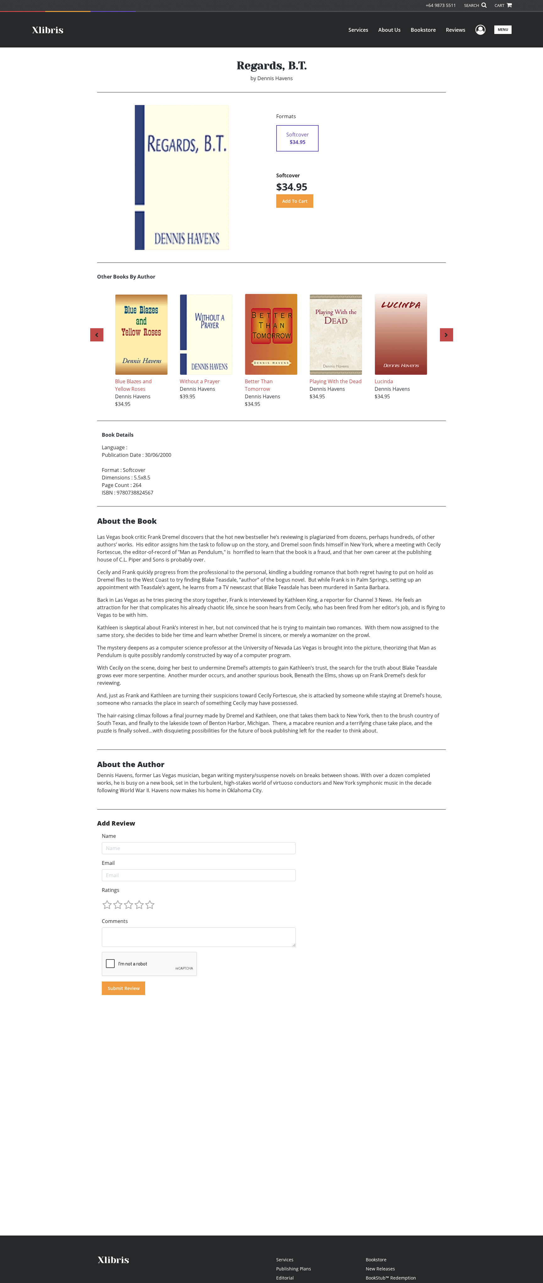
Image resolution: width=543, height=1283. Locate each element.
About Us (389, 29)
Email (108, 863)
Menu (503, 29)
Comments (115, 921)
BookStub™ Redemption (391, 1278)
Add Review (116, 823)
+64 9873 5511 (441, 5)
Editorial (285, 1278)
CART (500, 5)
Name (109, 835)
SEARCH (472, 5)
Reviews (455, 29)
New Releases (380, 1269)
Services (358, 29)
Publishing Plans (293, 1269)
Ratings (110, 890)
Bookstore (423, 29)
